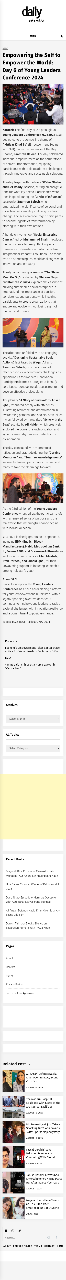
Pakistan (32, 621)
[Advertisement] (33, 806)
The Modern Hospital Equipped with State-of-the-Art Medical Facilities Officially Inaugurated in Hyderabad (43, 1107)
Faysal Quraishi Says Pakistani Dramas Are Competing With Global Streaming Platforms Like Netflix (41, 1157)
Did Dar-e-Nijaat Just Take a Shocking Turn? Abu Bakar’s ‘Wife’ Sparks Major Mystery (43, 1128)
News (5, 48)
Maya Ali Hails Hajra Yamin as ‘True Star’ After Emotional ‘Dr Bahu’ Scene (42, 1204)
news (22, 621)
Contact (10, 967)
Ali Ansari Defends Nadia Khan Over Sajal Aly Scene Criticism (42, 1077)
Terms (38, 1246)
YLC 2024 (44, 621)
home (9, 975)
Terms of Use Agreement (20, 993)
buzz (15, 621)
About (9, 958)
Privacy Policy (14, 984)
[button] (62, 36)
